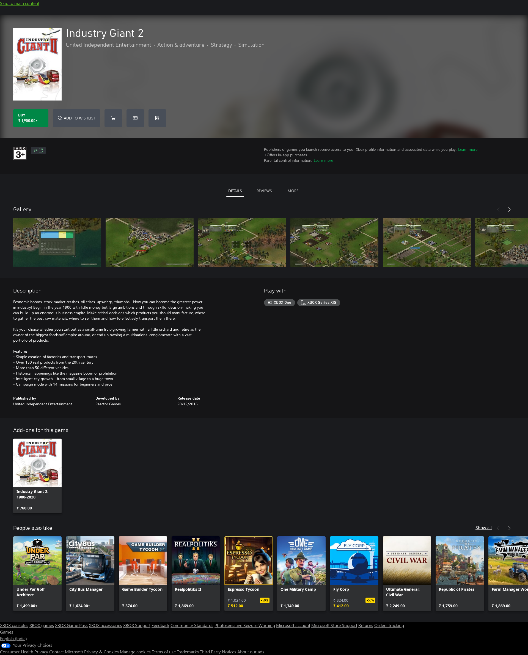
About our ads (250, 651)
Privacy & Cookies (101, 651)
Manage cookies (135, 651)
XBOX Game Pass (71, 625)
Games (6, 632)
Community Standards (191, 625)
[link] (37, 476)
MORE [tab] (293, 190)
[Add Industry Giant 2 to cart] (113, 118)
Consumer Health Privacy (24, 651)
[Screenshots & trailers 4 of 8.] (334, 242)
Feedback (160, 625)
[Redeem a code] (157, 118)
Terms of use (164, 651)
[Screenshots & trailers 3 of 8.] (242, 242)
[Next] (509, 209)
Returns (365, 625)
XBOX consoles (14, 625)
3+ (35, 150)
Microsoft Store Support (334, 625)
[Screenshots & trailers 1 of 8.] (57, 242)
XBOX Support (136, 625)
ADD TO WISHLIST (79, 118)
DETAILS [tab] (235, 190)
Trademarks (188, 651)
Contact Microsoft (66, 651)
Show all (483, 527)
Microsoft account (293, 625)
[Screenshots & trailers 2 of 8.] (150, 242)
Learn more (467, 149)
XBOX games (41, 625)
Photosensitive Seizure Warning (245, 625)
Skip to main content (19, 3)
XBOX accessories (105, 625)
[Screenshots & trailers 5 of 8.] (427, 242)
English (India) (13, 638)
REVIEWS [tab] (264, 190)
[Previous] (498, 209)
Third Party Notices (218, 651)
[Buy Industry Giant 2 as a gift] (135, 118)
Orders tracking (389, 625)
